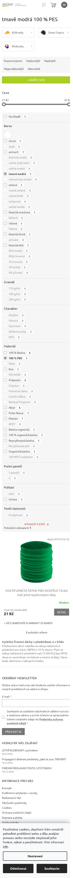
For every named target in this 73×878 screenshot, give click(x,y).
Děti (14, 494)
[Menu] (64, 5)
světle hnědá (19, 206)
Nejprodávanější (14, 68)
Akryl (14, 407)
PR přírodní (18, 272)
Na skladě (17, 116)
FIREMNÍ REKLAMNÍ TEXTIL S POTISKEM (26, 768)
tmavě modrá (20, 174)
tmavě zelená (20, 190)
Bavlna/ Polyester (22, 402)
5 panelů (17, 472)
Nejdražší (50, 60)
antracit (16, 152)
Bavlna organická (22, 429)
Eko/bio (16, 315)
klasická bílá (19, 245)
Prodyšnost (18, 515)
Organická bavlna (22, 451)
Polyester (17, 380)
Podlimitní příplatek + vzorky (19, 793)
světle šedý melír (22, 162)
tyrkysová (17, 201)
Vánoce (16, 320)
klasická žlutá (19, 234)
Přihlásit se (13, 731)
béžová (16, 217)
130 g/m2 (17, 288)
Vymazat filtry (34, 524)
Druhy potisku (10, 822)
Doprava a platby (12, 817)
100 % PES (18, 358)
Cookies (7, 807)
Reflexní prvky (20, 331)
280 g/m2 (17, 299)
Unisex (15, 499)
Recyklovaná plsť (22, 446)
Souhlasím (52, 868)
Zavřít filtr (36, 80)
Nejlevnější (33, 60)
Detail (61, 612)
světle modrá (19, 168)
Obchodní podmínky (14, 802)
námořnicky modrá (23, 179)
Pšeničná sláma (21, 391)
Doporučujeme (13, 60)
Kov (14, 369)
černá (15, 141)
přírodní (16, 239)
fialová (15, 228)
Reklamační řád (11, 797)
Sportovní (17, 326)
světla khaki (18, 195)
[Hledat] (44, 5)
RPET (15, 424)
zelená (15, 185)
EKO (14, 337)
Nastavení (35, 856)
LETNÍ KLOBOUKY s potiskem (20, 750)
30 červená (18, 261)
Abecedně (34, 68)
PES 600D (17, 374)
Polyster (16, 385)
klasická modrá (20, 157)
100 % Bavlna (19, 352)
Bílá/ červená (19, 256)
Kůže (14, 363)
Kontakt (7, 788)
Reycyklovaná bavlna (24, 440)
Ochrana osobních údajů (16, 812)
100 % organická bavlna (26, 435)
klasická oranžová (22, 212)
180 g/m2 (17, 294)
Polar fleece (19, 413)
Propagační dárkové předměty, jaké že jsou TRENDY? (34, 759)
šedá (14, 146)
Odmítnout (18, 868)
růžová (15, 223)
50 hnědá (17, 267)
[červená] (8, 135)
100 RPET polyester (23, 456)
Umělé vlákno (20, 396)
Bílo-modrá (18, 250)
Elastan (16, 418)
